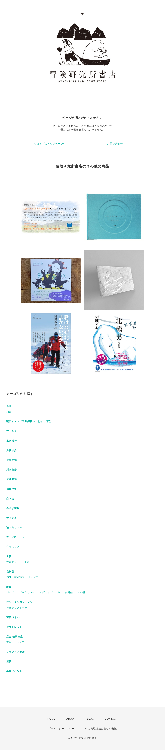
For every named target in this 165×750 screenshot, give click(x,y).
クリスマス (13, 546)
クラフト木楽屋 (15, 651)
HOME (51, 718)
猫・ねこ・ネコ (15, 527)
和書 (9, 411)
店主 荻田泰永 (14, 636)
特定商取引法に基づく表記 (101, 728)
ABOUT (71, 718)
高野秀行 (11, 440)
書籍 (9, 642)
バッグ (10, 592)
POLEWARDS (15, 577)
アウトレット (14, 627)
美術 (27, 562)
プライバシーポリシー (61, 728)
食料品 (69, 592)
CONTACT (111, 718)
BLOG (90, 718)
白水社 (10, 498)
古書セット (13, 562)
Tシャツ (33, 577)
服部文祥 (11, 460)
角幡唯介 (11, 450)
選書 (9, 661)
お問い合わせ (115, 143)
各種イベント (14, 671)
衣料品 (10, 571)
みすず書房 (13, 508)
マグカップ (46, 592)
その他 (82, 592)
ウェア (20, 642)
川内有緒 (11, 469)
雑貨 (9, 586)
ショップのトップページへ (50, 143)
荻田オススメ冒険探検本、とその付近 (28, 421)
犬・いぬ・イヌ (15, 537)
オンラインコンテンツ (19, 602)
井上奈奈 (11, 431)
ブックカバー (27, 592)
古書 (9, 556)
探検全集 (11, 488)
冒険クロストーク (16, 607)
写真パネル (13, 617)
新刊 (9, 406)
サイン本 (11, 517)
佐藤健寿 (11, 479)
